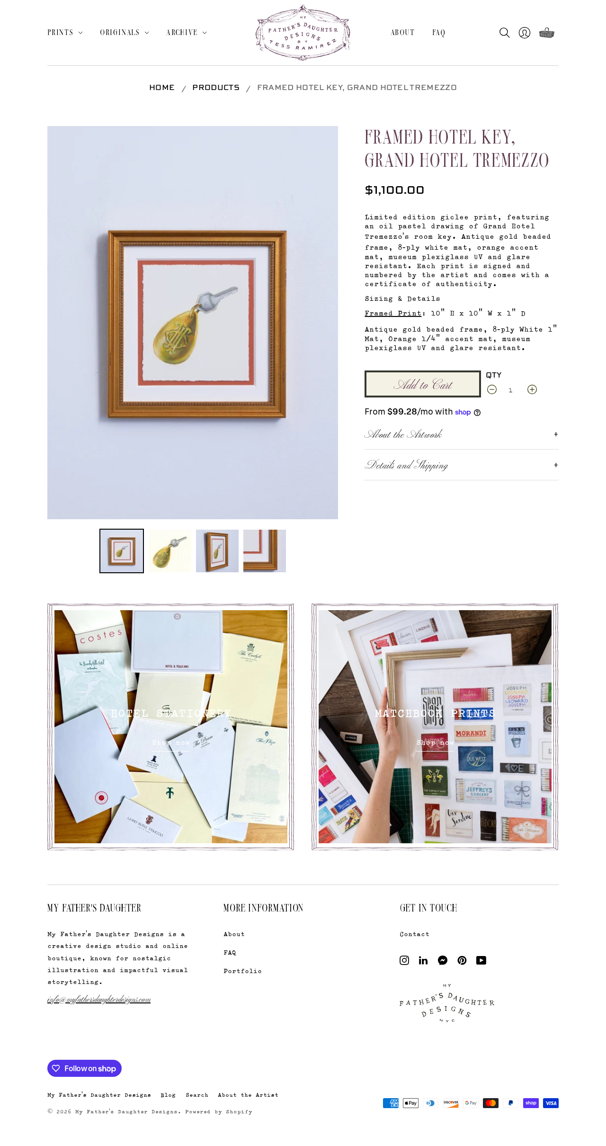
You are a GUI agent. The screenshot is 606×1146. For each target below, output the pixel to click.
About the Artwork (403, 433)
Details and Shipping (406, 464)
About (403, 32)
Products (216, 88)
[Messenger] (443, 962)
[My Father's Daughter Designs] (303, 34)
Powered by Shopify (218, 1111)
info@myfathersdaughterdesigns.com (99, 998)
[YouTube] (481, 962)
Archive (182, 32)
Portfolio (242, 970)
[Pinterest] (462, 962)
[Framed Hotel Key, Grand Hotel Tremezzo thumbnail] (121, 551)
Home (162, 88)
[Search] (506, 32)
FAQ (439, 32)
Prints (60, 32)
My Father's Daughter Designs (99, 1094)
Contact (414, 933)
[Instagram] (404, 962)
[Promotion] (170, 726)
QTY (494, 375)
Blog (168, 1094)
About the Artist (248, 1094)
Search (197, 1094)
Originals (120, 32)
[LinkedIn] (423, 962)
